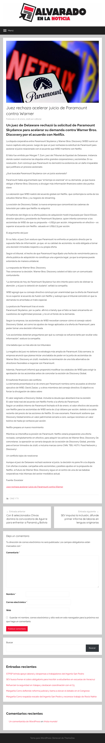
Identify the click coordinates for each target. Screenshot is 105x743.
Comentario (13, 552)
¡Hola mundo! (50, 721)
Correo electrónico (16, 602)
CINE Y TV (14, 498)
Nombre (11, 594)
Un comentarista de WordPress (24, 721)
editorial (37, 119)
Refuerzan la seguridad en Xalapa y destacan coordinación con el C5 (40, 685)
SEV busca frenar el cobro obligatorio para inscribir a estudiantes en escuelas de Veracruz (50, 679)
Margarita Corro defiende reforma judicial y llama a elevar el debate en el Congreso (48, 691)
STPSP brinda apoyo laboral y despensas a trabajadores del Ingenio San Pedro (45, 673)
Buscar (9, 642)
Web (8, 610)
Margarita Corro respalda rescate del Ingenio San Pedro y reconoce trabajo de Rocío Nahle (51, 696)
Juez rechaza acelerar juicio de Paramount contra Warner (34, 486)
